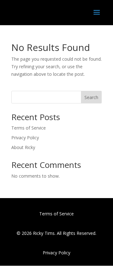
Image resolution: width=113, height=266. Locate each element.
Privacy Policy (25, 138)
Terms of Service (28, 128)
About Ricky (23, 147)
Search (91, 97)
